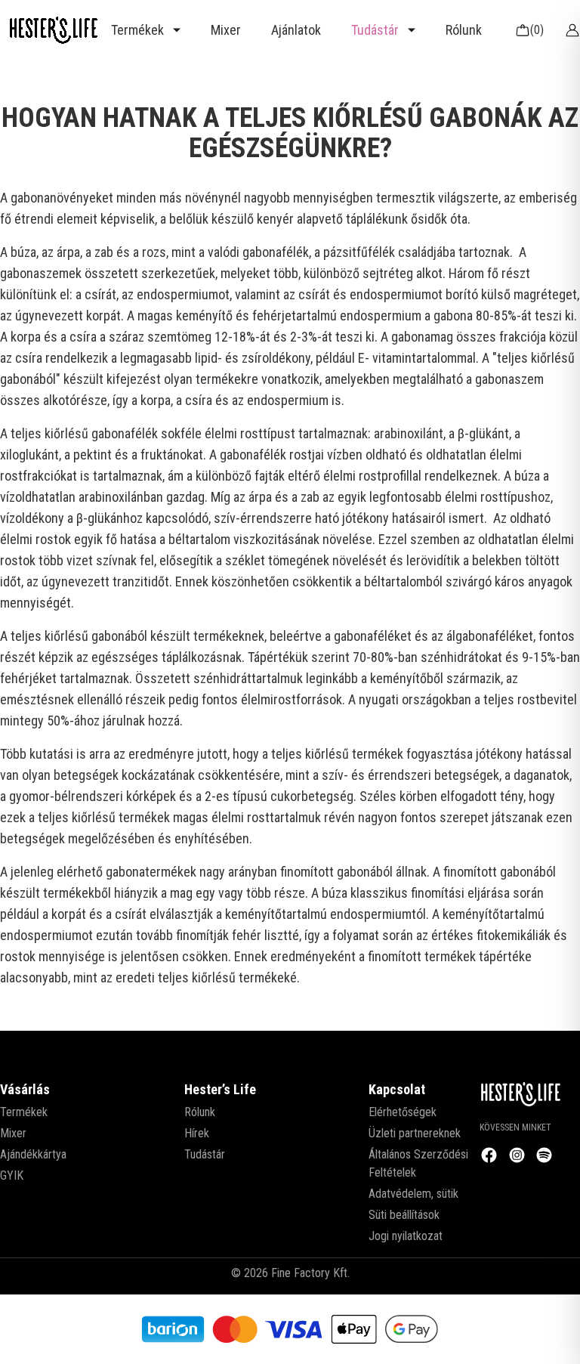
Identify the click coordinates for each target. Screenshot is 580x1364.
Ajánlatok (296, 30)
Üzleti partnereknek (415, 1133)
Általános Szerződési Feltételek (418, 1163)
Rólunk (464, 30)
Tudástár (204, 1154)
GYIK (11, 1175)
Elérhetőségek (403, 1112)
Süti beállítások (404, 1215)
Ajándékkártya (33, 1154)
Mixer (226, 30)
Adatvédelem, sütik (413, 1193)
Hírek (196, 1133)
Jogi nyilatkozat (406, 1236)
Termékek (24, 1112)
